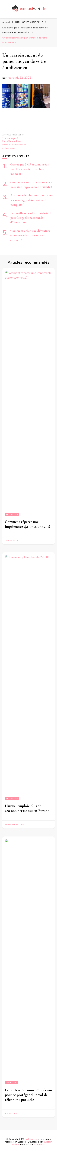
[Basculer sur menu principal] (4, 9)
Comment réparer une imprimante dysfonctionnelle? (27, 524)
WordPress (39, 1144)
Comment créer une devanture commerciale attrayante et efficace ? (30, 235)
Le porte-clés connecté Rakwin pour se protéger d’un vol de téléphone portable (28, 1095)
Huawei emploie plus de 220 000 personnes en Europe (27, 808)
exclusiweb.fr (31, 1139)
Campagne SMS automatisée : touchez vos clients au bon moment (29, 169)
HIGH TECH (11, 1083)
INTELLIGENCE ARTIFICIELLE (29, 22)
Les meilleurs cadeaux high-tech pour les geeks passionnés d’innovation (30, 217)
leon (10, 78)
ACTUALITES (12, 514)
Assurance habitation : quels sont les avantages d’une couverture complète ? (31, 200)
